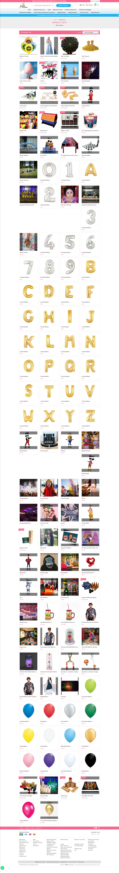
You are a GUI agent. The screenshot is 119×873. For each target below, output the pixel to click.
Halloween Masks (65, 853)
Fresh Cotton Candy (25, 81)
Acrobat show (22, 850)
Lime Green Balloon (87, 696)
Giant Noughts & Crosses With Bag (49, 106)
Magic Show (23, 647)
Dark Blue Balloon (24, 721)
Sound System (44, 451)
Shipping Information (40, 862)
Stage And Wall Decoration (27, 205)
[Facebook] (93, 828)
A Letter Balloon (86, 180)
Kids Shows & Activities (25, 12)
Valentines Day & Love (39, 10)
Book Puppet (64, 572)
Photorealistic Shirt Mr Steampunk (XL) (30, 696)
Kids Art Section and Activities (24, 843)
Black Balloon (85, 771)
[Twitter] (96, 828)
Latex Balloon (50, 845)
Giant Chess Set (24, 180)
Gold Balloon (85, 746)
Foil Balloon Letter (51, 844)
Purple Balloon (44, 771)
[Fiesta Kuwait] (23, 5)
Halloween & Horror (58, 10)
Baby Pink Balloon (24, 771)
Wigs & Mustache (65, 854)
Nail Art (63, 523)
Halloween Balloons (65, 856)
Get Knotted (23, 106)
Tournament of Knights (26, 796)
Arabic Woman (86, 106)
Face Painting (44, 498)
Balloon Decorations (51, 839)
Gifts (29, 10)
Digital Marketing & (86, 864)
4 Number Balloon (45, 252)
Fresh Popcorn (85, 56)
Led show (21, 854)
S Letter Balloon (24, 401)
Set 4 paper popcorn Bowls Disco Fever (92, 130)
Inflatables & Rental (79, 844)
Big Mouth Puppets (66, 548)
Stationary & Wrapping (85, 10)
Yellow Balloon (23, 746)
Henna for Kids (23, 252)
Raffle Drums (43, 130)
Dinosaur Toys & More (79, 839)
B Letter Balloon (86, 277)
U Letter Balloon (65, 401)
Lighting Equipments (25, 523)
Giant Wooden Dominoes (68, 106)
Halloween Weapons (65, 857)
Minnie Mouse (85, 473)
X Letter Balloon (44, 426)
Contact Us (38, 828)
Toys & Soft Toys (84, 12)
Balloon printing (64, 839)
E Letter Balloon (65, 302)
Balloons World (62, 12)
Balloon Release (24, 155)
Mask (34, 839)
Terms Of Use (72, 862)
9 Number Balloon (66, 277)
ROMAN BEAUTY (44, 696)
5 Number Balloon (66, 252)
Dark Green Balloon (87, 721)
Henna (83, 498)
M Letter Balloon (65, 351)
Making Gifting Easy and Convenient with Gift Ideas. (49, 1)
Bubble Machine (86, 451)
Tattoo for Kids (44, 523)
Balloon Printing (24, 56)
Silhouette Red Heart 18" (88, 572)
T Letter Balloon (44, 401)
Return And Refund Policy (53, 862)
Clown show (22, 848)
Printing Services (72, 12)
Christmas (90, 848)
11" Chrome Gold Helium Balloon (48, 820)
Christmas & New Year (70, 10)
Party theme (36, 841)
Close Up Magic (86, 81)
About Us (27, 828)
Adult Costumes (64, 845)
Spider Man (23, 572)
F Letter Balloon (86, 302)
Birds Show (43, 548)
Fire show (21, 853)
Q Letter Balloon (65, 376)
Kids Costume (64, 848)
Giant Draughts (86, 155)
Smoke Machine (24, 498)
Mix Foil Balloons (50, 854)
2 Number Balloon (45, 205)
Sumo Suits (43, 155)
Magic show (22, 847)
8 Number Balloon (45, 277)
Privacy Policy (80, 862)
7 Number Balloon (24, 277)
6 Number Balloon (86, 252)
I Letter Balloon (65, 327)
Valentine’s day (78, 848)
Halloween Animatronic (66, 850)
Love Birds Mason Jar (46, 622)
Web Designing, (78, 864)
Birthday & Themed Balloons (51, 850)
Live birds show (22, 856)
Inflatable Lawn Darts (87, 796)
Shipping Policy (64, 862)
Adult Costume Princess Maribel (49, 56)
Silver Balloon (64, 721)
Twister (42, 81)
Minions (63, 451)
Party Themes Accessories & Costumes (44, 12)
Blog (32, 828)
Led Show (63, 696)
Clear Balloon (44, 746)
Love (75, 850)
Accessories (36, 845)
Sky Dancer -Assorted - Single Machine (92, 672)
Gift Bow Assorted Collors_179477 (91, 548)
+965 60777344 (95, 834)
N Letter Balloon (86, 351)
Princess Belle (85, 523)
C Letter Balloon (24, 302)
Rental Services (95, 12)
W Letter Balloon (24, 426)
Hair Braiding (43, 597)
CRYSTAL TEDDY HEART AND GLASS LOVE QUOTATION (33, 672)
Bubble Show (23, 130)
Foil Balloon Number (51, 842)
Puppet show (22, 851)
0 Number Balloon (45, 180)
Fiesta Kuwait (26, 864)
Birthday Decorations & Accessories (93, 840)
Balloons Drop (23, 622)
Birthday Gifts (91, 842)
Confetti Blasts (65, 498)
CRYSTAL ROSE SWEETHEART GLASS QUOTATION (73, 647)
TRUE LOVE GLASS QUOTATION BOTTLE (50, 672)
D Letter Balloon (44, 302)
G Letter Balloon (24, 327)
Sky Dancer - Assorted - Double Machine (72, 672)
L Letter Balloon (44, 351)
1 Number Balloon (65, 180)
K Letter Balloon (24, 351)
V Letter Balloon (86, 401)
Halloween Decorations (66, 851)
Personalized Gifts (92, 847)
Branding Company (95, 864)
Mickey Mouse (23, 451)
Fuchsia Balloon (24, 820)
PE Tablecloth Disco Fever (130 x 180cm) (71, 155)
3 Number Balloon (86, 227)
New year (90, 850)
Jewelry (62, 844)
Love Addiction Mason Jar (68, 622)
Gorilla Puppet (44, 572)
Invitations (90, 844)
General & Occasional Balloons (52, 847)
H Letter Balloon (44, 327)
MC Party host (65, 597)
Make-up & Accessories (66, 847)
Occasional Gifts (92, 845)
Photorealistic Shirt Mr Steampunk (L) (92, 622)
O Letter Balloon (24, 376)
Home (55, 19)
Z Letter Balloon (86, 426)
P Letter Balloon (44, 376)
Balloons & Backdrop (51, 853)
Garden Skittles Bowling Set (89, 597)
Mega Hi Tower (23, 548)
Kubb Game (64, 796)
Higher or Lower (65, 130)
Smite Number (44, 796)
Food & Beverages (78, 845)
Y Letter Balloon (65, 426)
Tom (21, 597)
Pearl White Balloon (66, 771)
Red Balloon (43, 721)
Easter (49, 10)
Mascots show (22, 845)
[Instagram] (99, 828)
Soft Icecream (65, 81)
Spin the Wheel (65, 56)
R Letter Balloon (86, 376)
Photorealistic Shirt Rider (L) (47, 647)
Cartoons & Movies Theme (37, 843)
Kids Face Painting (66, 205)
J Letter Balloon (86, 327)
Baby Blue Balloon (65, 746)
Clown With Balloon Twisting (89, 647)
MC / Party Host (23, 841)
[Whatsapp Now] (2, 868)
